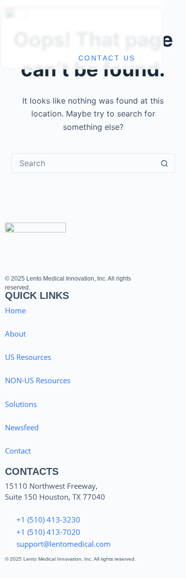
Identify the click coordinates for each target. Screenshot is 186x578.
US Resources (28, 357)
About (15, 334)
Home (15, 310)
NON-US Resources (37, 380)
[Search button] (165, 163)
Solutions (21, 404)
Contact (18, 451)
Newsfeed (22, 427)
